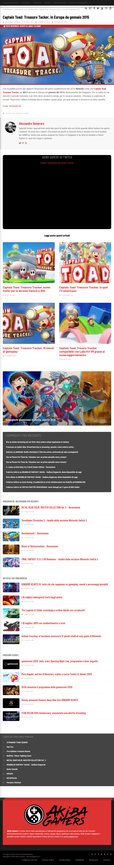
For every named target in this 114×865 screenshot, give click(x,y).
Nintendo (34, 9)
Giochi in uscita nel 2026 (78, 3)
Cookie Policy (64, 860)
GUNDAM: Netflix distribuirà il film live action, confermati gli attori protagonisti (47, 452)
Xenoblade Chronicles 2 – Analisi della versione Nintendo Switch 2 (54, 520)
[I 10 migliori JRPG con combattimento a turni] (11, 630)
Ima (7, 457)
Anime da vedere (60, 3)
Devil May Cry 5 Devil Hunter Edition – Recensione (35, 467)
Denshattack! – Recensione (35, 533)
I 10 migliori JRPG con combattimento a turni (43, 623)
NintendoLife (15, 106)
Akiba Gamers (8, 9)
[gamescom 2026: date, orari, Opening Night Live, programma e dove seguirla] (11, 668)
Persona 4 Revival (14, 782)
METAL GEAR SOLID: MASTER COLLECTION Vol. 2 (26, 760)
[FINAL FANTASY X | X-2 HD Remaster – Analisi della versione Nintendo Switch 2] (11, 566)
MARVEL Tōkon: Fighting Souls (19, 756)
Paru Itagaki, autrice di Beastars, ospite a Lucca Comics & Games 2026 (57, 674)
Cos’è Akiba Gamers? (10, 3)
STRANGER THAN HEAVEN (17, 742)
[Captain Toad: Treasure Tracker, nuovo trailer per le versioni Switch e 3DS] (29, 282)
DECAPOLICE (12, 778)
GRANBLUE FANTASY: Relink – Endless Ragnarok (26, 765)
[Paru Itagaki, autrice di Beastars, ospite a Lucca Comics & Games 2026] (11, 681)
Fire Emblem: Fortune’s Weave (18, 751)
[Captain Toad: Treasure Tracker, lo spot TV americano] (85, 282)
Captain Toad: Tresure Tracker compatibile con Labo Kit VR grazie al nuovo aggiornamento (82, 351)
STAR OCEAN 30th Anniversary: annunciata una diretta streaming (54, 713)
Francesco (10, 447)
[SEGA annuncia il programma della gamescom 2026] (11, 694)
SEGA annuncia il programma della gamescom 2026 (47, 687)
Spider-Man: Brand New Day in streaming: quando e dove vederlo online (45, 447)
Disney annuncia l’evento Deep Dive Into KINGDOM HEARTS (50, 700)
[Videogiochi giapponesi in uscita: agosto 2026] (57, 425)
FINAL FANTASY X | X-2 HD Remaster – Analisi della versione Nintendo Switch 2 (60, 559)
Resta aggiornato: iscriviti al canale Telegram (23, 26)
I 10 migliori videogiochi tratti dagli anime (42, 597)
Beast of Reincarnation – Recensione (40, 546)
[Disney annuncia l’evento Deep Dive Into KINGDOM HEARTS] (11, 707)
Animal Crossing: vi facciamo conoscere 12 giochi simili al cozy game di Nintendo (61, 636)
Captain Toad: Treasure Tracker (17, 113)
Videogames (18, 9)
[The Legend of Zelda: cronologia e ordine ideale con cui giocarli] (11, 617)
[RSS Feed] (86, 8)
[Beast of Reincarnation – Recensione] (11, 553)
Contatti (47, 3)
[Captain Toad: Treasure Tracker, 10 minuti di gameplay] (29, 343)
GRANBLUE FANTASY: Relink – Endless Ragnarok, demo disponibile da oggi (52, 472)
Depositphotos (28, 854)
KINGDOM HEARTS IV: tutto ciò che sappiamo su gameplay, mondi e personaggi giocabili (65, 584)
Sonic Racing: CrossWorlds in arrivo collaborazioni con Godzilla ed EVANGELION (53, 482)
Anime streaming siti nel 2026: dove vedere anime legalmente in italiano (40, 442)
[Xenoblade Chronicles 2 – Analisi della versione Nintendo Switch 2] (11, 527)
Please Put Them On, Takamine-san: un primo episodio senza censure (39, 457)
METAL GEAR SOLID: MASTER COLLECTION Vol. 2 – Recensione (51, 507)
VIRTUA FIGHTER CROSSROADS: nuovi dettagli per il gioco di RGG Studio (51, 487)
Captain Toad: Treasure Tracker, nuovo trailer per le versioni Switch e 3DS (26, 289)
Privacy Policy (48, 860)
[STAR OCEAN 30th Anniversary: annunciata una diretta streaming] (11, 720)
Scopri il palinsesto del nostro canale (57, 163)
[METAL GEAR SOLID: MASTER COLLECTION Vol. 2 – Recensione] (11, 514)
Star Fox (10, 747)
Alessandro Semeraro (12, 22)
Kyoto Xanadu (12, 769)
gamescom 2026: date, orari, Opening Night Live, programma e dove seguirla (60, 661)
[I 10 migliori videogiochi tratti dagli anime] (11, 604)
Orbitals (10, 774)
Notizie (27, 9)
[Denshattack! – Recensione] (11, 540)
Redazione (37, 3)
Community (25, 3)
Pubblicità (79, 860)
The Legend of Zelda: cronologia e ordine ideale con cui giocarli (53, 610)
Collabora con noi (29, 860)
